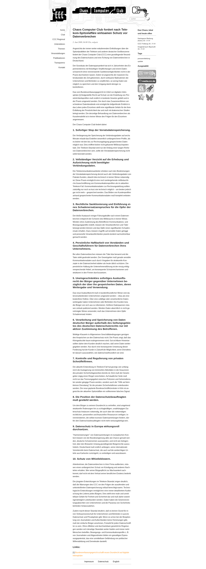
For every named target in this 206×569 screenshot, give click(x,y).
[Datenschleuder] (142, 92)
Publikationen (59, 58)
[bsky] (149, 100)
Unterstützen (59, 44)
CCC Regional (58, 39)
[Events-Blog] (150, 92)
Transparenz (59, 63)
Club (63, 35)
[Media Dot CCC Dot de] (147, 83)
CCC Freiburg (143, 44)
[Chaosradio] (147, 77)
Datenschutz (103, 562)
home (62, 30)
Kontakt (62, 67)
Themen (61, 49)
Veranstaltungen (58, 53)
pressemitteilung (144, 58)
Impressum (89, 562)
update (140, 61)
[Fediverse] (141, 100)
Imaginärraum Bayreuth (147, 47)
